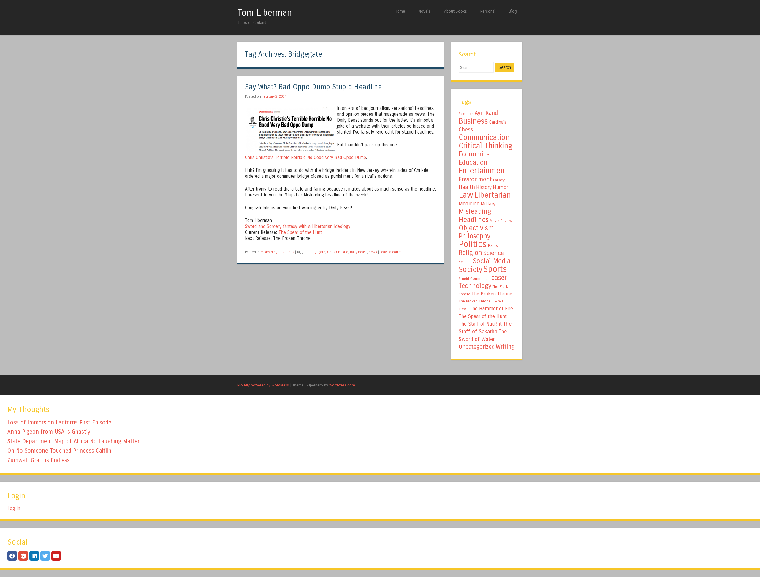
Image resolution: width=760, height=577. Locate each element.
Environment (475, 179)
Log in (13, 508)
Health (467, 187)
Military (488, 204)
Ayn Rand (486, 113)
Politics (473, 244)
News (373, 252)
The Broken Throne (491, 294)
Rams (493, 245)
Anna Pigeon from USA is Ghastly (48, 431)
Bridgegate (316, 252)
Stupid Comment (473, 278)
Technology (475, 286)
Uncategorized (477, 346)
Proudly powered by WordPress (263, 385)
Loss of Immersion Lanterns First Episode (59, 422)
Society (470, 269)
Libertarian (492, 195)
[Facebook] (12, 556)
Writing (505, 347)
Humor (500, 187)
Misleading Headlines (277, 252)
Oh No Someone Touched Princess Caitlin (59, 450)
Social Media (492, 261)
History (484, 187)
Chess (466, 129)
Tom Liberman (265, 12)
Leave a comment (393, 252)
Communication (484, 137)
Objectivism (476, 228)
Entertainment (483, 170)
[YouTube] (56, 556)
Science (493, 253)
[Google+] (23, 556)
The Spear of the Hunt (300, 232)
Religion (470, 253)
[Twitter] (45, 556)
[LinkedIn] (34, 556)
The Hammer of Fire (491, 309)
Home (400, 11)
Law (466, 195)
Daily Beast (358, 252)
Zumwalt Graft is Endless (38, 460)
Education (473, 162)
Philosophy (474, 236)
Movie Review (501, 221)
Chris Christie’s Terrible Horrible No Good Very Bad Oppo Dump (305, 157)
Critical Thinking (485, 145)
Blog (513, 11)
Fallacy (499, 180)
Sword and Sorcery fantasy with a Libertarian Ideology (297, 226)
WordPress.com (342, 385)
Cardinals (498, 122)
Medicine (469, 203)
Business (473, 121)
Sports (495, 269)
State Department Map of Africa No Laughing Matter (73, 441)
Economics (474, 154)
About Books (455, 11)
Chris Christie (337, 252)
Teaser (497, 278)
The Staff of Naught (480, 324)
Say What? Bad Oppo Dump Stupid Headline (313, 87)
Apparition (466, 114)
